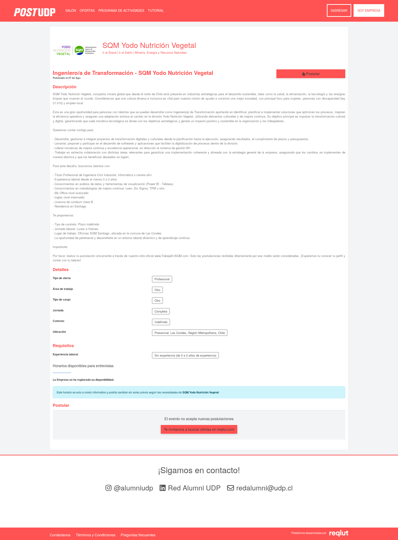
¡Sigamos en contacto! (199, 470)
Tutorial (156, 10)
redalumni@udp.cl (264, 488)
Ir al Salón (125, 52)
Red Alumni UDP (195, 488)
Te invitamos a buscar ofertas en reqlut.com (199, 429)
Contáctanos (60, 534)
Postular (312, 73)
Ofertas (87, 10)
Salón (70, 10)
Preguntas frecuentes (138, 534)
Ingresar (339, 10)
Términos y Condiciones (95, 534)
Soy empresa (368, 10)
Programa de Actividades (121, 10)
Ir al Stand (109, 52)
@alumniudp (134, 488)
